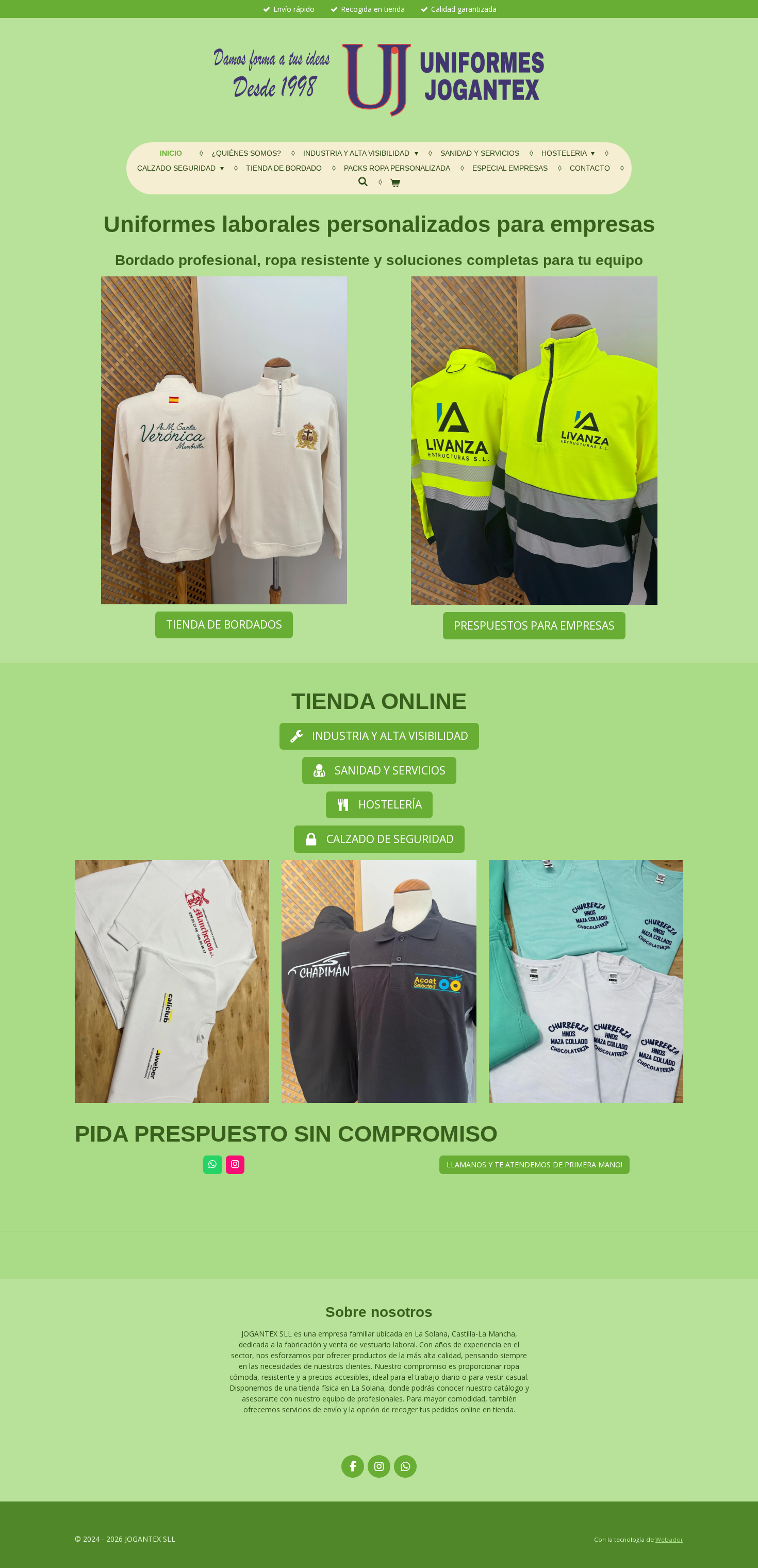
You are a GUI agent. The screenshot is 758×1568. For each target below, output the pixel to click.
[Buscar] (363, 182)
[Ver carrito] (395, 183)
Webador (669, 1539)
